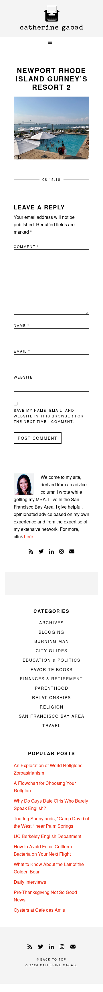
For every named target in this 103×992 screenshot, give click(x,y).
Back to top (52, 959)
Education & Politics (51, 660)
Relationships (51, 697)
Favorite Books (52, 669)
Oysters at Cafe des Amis (39, 910)
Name (21, 325)
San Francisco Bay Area (51, 716)
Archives (51, 622)
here (28, 536)
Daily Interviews (30, 882)
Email (22, 351)
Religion (52, 707)
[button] (51, 42)
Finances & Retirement (51, 678)
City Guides (52, 650)
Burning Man (51, 641)
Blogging (51, 632)
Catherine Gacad (51, 18)
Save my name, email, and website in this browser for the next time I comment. (49, 416)
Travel (51, 725)
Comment (26, 246)
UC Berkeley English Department (47, 836)
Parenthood (51, 688)
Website (23, 377)
